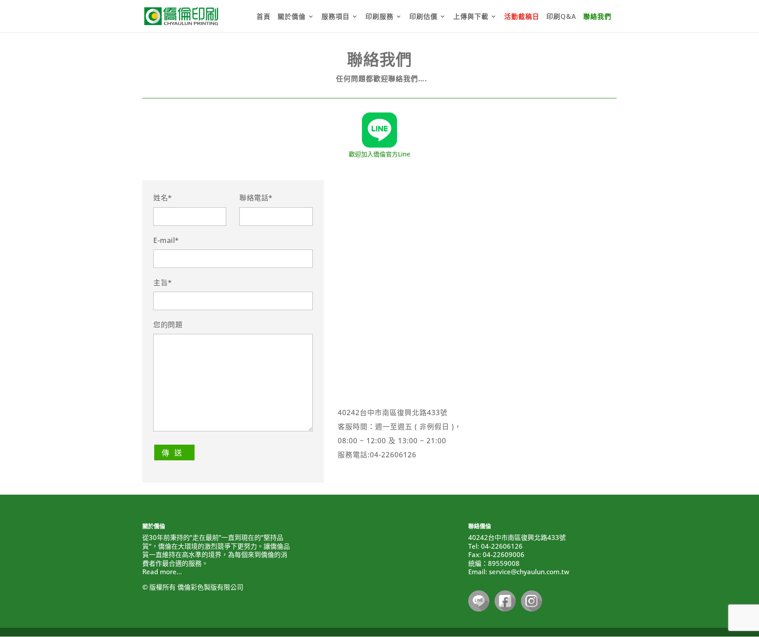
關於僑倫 (292, 17)
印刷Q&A (561, 17)
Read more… (162, 571)
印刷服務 (379, 17)
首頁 (264, 17)
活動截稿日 (521, 17)
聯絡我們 (597, 17)
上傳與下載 (470, 17)
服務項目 (336, 17)
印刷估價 (423, 17)
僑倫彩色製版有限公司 (210, 587)
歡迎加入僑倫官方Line (379, 154)
